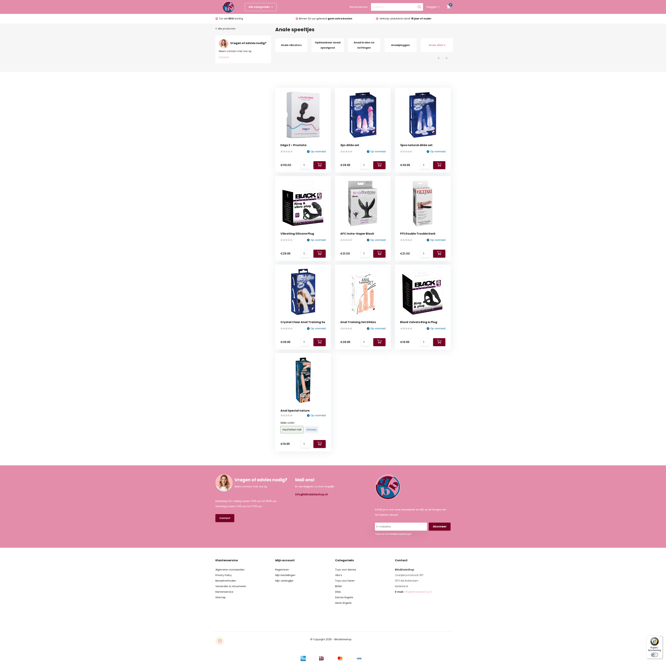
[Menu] (660, 637)
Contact (224, 57)
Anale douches (437, 45)
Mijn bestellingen (285, 575)
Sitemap (220, 597)
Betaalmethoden (225, 580)
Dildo (338, 592)
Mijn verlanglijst (284, 580)
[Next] (446, 58)
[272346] (379, 165)
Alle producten (227, 28)
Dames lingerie (344, 597)
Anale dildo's (400, 45)
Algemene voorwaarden (230, 569)
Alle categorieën (259, 7)
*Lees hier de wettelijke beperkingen (393, 533)
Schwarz (311, 429)
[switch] (654, 655)
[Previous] (439, 58)
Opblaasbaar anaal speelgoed (291, 45)
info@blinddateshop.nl (311, 494)
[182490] (439, 342)
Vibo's (338, 575)
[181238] (319, 444)
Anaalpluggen (364, 45)
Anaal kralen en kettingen (327, 45)
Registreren (282, 569)
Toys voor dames (345, 569)
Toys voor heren (345, 580)
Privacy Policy (223, 575)
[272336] (439, 165)
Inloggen (431, 7)
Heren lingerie (343, 603)
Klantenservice (359, 7)
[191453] (319, 254)
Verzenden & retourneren (230, 586)
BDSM (338, 586)
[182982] (379, 342)
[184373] (319, 342)
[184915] (439, 254)
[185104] (379, 254)
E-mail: (413, 592)
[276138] (319, 165)
